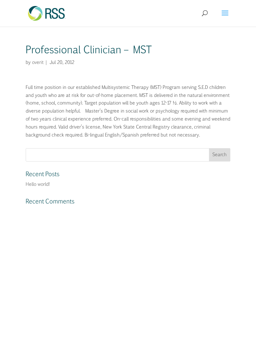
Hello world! (38, 184)
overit (37, 62)
